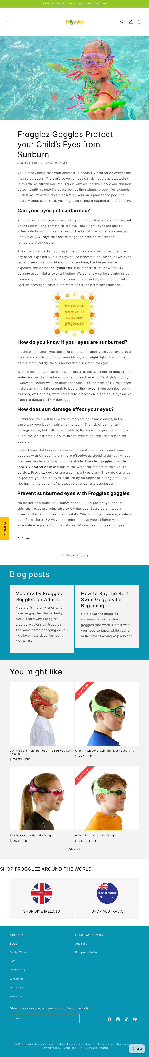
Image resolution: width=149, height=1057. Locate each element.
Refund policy (105, 1044)
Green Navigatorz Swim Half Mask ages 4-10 (104, 750)
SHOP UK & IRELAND (41, 911)
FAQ (12, 961)
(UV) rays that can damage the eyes (63, 237)
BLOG (13, 943)
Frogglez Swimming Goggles (40, 1044)
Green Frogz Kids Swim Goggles (96, 835)
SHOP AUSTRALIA (107, 911)
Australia (81, 943)
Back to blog (77, 555)
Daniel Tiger (18, 952)
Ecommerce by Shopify (80, 1044)
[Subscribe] (75, 1018)
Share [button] (26, 538)
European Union (86, 952)
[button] (8, 21)
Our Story (16, 987)
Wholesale (16, 978)
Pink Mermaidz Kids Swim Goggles (32, 835)
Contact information (97, 1048)
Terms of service (126, 1044)
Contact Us (17, 970)
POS (59, 1044)
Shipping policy (73, 1048)
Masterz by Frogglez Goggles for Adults (39, 596)
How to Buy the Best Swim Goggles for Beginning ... (105, 599)
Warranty (16, 996)
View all (74, 849)
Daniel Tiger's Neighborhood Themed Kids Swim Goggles (41, 752)
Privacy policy (52, 1048)
